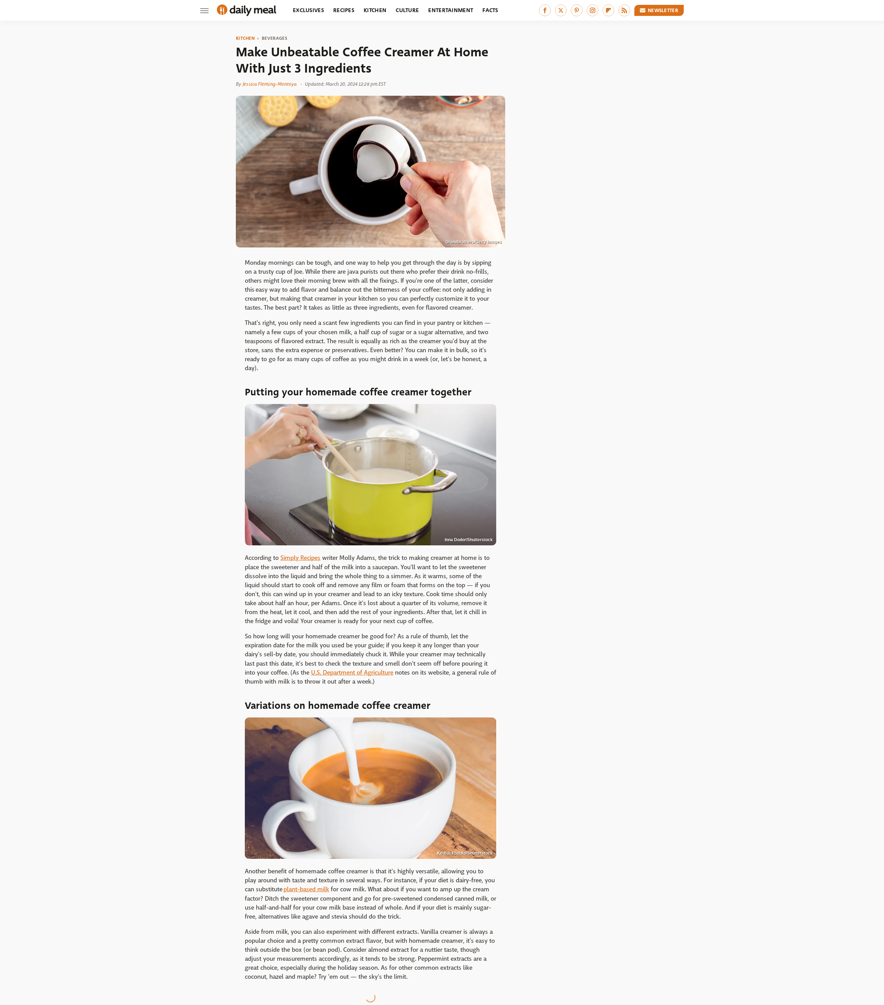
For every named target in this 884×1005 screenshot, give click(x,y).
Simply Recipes (300, 558)
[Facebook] (545, 10)
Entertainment (450, 10)
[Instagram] (592, 10)
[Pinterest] (577, 10)
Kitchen (375, 10)
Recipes (343, 10)
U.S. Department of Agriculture (352, 673)
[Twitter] (561, 10)
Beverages (274, 38)
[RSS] (624, 10)
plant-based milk (306, 889)
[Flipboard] (608, 10)
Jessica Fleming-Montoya (270, 84)
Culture (407, 10)
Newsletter (663, 10)
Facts (490, 10)
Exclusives (308, 10)
